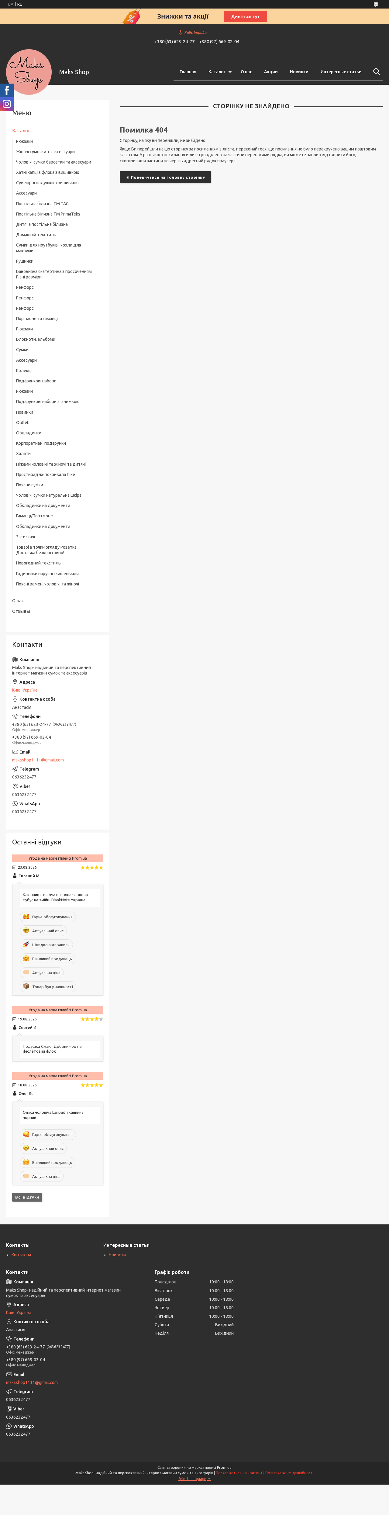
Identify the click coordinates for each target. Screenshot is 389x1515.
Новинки (299, 71)
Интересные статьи (341, 71)
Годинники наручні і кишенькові (47, 573)
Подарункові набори (36, 380)
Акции (271, 71)
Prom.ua (224, 1467)
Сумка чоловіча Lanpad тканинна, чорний (53, 1115)
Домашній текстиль (36, 234)
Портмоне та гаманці (37, 318)
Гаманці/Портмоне (34, 515)
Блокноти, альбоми (35, 339)
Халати (23, 453)
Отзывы (21, 611)
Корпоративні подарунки (41, 443)
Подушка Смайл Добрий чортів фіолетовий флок (52, 1049)
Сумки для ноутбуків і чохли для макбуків (48, 248)
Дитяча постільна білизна (42, 224)
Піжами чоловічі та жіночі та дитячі (51, 464)
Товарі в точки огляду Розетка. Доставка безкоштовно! (46, 550)
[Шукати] (375, 72)
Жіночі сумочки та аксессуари (45, 151)
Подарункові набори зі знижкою (48, 401)
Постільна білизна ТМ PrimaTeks (48, 214)
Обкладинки (28, 432)
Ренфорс (25, 287)
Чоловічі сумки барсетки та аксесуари (53, 162)
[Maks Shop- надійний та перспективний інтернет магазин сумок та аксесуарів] (29, 72)
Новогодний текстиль (38, 563)
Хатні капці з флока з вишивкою (47, 172)
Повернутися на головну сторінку (168, 177)
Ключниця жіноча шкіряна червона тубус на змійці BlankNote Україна (55, 897)
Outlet (22, 422)
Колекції (24, 370)
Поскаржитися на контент (239, 1473)
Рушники (24, 261)
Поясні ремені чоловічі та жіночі (47, 583)
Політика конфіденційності (289, 1473)
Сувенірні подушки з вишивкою (47, 182)
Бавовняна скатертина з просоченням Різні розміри (54, 274)
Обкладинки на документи (43, 505)
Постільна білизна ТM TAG (42, 203)
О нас (246, 71)
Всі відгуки (27, 1197)
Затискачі (25, 536)
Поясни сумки (29, 484)
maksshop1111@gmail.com (38, 760)
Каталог (216, 71)
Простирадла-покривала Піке (45, 474)
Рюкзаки (24, 141)
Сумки (22, 349)
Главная (188, 71)
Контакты (21, 1254)
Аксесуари (26, 193)
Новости (117, 1254)
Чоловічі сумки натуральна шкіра (48, 495)
